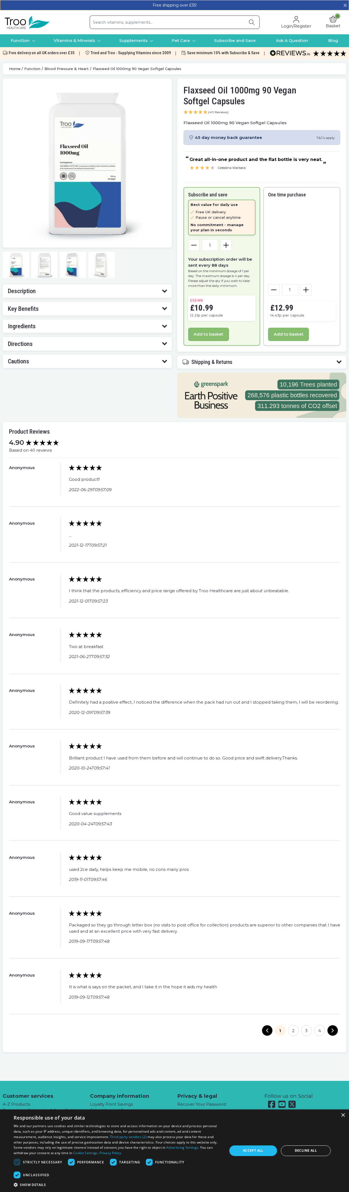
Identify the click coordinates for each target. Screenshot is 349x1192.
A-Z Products (16, 1104)
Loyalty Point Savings (111, 1104)
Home (14, 68)
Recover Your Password (201, 1104)
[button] (333, 22)
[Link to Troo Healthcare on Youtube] (282, 1104)
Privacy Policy (110, 1153)
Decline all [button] (306, 1150)
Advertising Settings (182, 1147)
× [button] (343, 1115)
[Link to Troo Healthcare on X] (292, 1104)
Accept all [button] (253, 1150)
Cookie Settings (85, 1153)
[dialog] (174, 1150)
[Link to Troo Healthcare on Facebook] (272, 1104)
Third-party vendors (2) (128, 1137)
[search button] (251, 22)
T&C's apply (325, 138)
